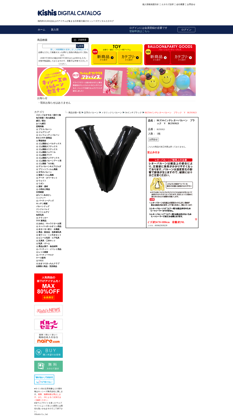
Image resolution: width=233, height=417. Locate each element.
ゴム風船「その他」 (47, 163)
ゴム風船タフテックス (48, 146)
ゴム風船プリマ (45, 155)
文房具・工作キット (47, 241)
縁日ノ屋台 (41, 121)
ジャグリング (44, 132)
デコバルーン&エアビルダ (50, 166)
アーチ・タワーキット (48, 178)
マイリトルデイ (42, 212)
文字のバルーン (45, 172)
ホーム (42, 29)
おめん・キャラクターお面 (50, 223)
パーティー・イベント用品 (50, 249)
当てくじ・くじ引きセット (50, 235)
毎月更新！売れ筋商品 (45, 118)
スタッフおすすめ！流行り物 (48, 115)
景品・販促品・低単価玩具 (50, 232)
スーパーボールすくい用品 (50, 226)
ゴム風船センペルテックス (50, 143)
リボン (41, 183)
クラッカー (43, 218)
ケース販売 (41, 258)
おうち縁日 (41, 123)
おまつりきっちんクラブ (49, 263)
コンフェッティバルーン (49, 135)
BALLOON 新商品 (44, 138)
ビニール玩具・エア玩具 (49, 238)
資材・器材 (43, 186)
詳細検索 (81, 40)
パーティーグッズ (46, 201)
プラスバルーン (45, 129)
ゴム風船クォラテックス (49, 158)
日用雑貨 (40, 192)
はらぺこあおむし (43, 195)
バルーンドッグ (42, 206)
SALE (41, 260)
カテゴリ (39, 112)
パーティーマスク (46, 255)
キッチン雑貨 (42, 203)
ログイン (186, 29)
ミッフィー (41, 198)
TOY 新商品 (41, 221)
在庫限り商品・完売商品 (46, 266)
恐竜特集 (40, 126)
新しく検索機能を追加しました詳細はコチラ (69, 49)
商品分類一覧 (74, 112)
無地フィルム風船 (46, 175)
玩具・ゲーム (44, 243)
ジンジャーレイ (42, 209)
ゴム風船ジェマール (47, 152)
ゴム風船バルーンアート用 (50, 161)
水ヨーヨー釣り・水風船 (49, 229)
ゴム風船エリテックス (48, 149)
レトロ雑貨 (43, 252)
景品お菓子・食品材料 (48, 246)
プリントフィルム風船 (48, 169)
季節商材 (42, 141)
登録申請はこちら (139, 31)
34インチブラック (133, 112)
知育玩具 (40, 215)
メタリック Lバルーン (112, 112)
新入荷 (55, 29)
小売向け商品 (44, 189)
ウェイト (42, 181)
